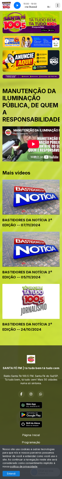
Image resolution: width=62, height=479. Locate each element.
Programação (31, 442)
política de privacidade (23, 466)
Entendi (11, 473)
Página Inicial (31, 435)
